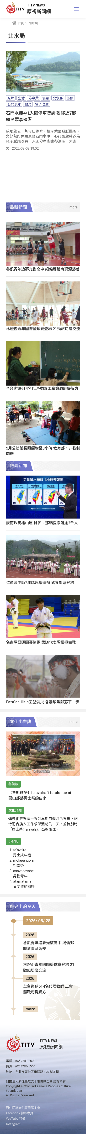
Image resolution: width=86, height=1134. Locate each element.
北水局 (58, 97)
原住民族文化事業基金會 (23, 1107)
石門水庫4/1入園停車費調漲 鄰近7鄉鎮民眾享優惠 (41, 116)
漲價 (70, 97)
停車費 (33, 97)
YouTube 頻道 (15, 1118)
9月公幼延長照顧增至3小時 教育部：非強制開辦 (43, 450)
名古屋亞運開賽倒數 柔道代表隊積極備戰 (41, 642)
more (30, 1009)
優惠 (45, 97)
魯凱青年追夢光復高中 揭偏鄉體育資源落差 (43, 269)
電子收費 (41, 104)
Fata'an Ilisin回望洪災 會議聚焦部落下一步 (42, 702)
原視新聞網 (39, 11)
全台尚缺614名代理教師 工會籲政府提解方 (42, 388)
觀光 (28, 104)
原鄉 (10, 97)
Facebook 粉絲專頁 (19, 1113)
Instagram (13, 1124)
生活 (21, 97)
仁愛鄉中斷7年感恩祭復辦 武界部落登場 (40, 582)
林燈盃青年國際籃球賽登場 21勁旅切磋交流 (43, 328)
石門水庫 (14, 104)
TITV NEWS (36, 5)
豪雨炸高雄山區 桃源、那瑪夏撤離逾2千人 (42, 522)
